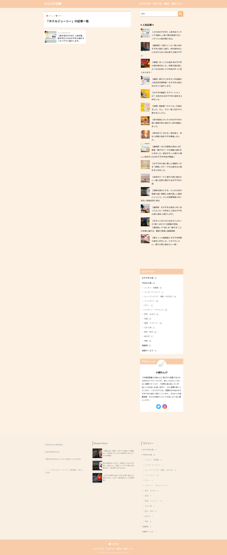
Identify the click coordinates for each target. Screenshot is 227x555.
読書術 (166, 3)
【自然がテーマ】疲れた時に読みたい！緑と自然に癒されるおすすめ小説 (167, 180)
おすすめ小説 (145, 3)
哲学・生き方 (151, 314)
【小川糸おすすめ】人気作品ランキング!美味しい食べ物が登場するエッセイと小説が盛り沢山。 (167, 35)
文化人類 (149, 327)
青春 (147, 341)
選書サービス (176, 3)
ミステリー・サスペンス (155, 310)
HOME (115, 543)
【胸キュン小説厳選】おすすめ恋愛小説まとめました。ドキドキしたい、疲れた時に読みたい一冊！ (167, 241)
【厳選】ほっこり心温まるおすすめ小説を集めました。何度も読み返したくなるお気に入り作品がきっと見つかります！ (161, 67)
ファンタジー (151, 301)
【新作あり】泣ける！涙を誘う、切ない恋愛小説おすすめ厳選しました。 (167, 136)
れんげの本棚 (52, 3)
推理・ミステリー (153, 323)
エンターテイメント (153, 292)
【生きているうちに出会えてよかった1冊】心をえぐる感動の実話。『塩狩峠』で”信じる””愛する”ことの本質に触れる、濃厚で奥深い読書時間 (161, 225)
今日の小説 (157, 3)
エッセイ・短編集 (152, 287)
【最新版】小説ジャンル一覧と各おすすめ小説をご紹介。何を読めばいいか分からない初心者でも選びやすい (161, 50)
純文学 (148, 336)
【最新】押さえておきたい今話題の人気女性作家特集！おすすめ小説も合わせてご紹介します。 (167, 82)
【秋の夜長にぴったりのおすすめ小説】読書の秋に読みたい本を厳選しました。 (167, 123)
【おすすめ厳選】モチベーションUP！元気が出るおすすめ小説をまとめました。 (167, 96)
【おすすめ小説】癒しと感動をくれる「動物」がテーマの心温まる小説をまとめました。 (167, 166)
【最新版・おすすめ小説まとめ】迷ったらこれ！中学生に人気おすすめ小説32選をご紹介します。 (167, 210)
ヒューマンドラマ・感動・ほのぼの (160, 296)
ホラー (148, 305)
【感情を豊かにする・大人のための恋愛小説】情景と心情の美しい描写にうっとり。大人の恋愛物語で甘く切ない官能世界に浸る (161, 195)
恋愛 (147, 318)
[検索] (180, 13)
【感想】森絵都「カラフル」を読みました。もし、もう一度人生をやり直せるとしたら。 (167, 109)
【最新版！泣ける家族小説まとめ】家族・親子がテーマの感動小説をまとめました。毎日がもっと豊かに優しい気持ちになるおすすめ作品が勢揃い (161, 151)
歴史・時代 (150, 332)
